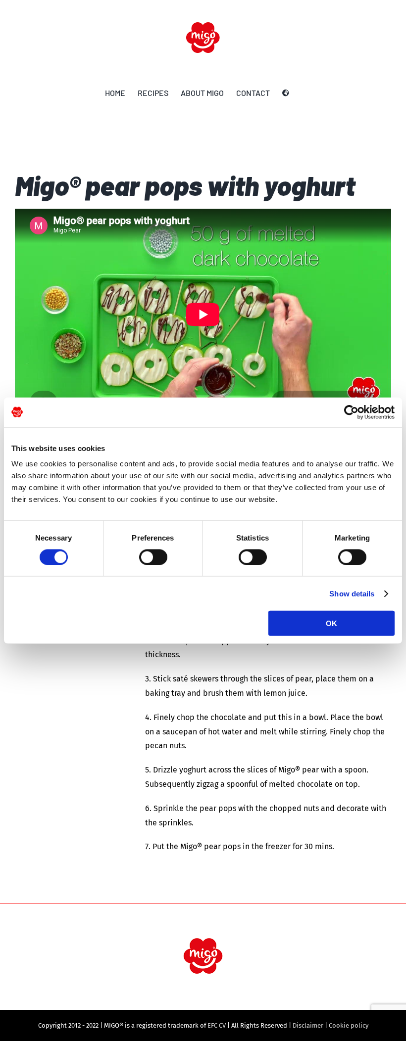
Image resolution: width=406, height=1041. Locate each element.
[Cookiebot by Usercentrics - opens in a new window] (351, 412)
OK (331, 623)
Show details (351, 593)
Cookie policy (348, 1025)
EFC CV (216, 1025)
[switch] (153, 557)
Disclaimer (308, 1025)
